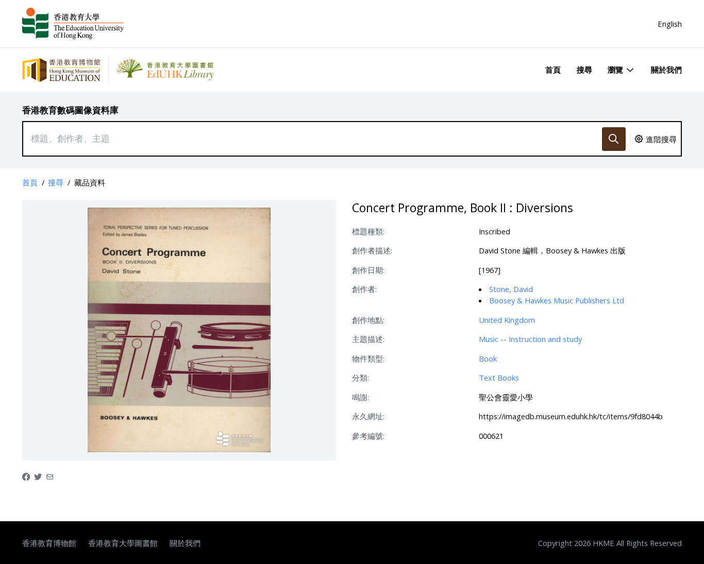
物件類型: (368, 358)
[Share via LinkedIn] (50, 476)
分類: (360, 377)
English (670, 24)
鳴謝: (360, 397)
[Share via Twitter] (38, 476)
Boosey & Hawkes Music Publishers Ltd (556, 300)
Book (488, 358)
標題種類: (368, 231)
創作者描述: (372, 250)
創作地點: (368, 320)
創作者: (364, 289)
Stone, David (511, 289)
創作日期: (368, 270)
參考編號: (368, 436)
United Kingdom (507, 320)
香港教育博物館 (49, 543)
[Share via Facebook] (26, 476)
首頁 (553, 69)
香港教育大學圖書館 (123, 543)
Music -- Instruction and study (530, 339)
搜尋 (584, 69)
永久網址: (368, 416)
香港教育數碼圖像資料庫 (70, 110)
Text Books (499, 377)
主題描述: (368, 339)
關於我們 (666, 69)
